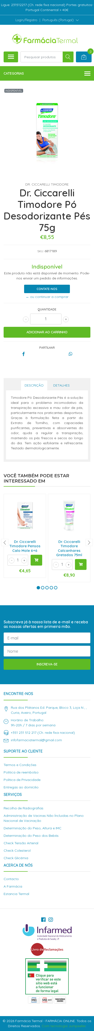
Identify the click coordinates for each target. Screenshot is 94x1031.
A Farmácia (13, 886)
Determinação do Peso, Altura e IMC (32, 828)
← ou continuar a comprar (47, 297)
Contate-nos (47, 289)
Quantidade (47, 309)
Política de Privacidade (22, 780)
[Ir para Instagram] (50, 919)
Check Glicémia (16, 858)
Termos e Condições (20, 765)
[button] (60, 20)
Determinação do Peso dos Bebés (31, 835)
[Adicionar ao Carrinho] (36, 560)
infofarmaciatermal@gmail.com (36, 740)
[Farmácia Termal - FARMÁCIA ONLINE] (45, 38)
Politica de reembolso (21, 772)
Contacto (11, 879)
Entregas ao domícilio (21, 787)
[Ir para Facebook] (43, 919)
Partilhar (47, 347)
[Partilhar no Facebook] (23, 354)
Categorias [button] (14, 73)
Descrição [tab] (34, 385)
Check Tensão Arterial (21, 843)
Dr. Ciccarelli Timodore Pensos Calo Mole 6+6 (24, 546)
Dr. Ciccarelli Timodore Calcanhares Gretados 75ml (69, 548)
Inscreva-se (47, 664)
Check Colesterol (17, 850)
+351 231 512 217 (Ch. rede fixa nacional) (43, 732)
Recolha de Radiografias (23, 808)
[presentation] (4, 542)
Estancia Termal (16, 894)
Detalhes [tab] (61, 385)
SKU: (40, 251)
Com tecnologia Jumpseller (64, 1026)
